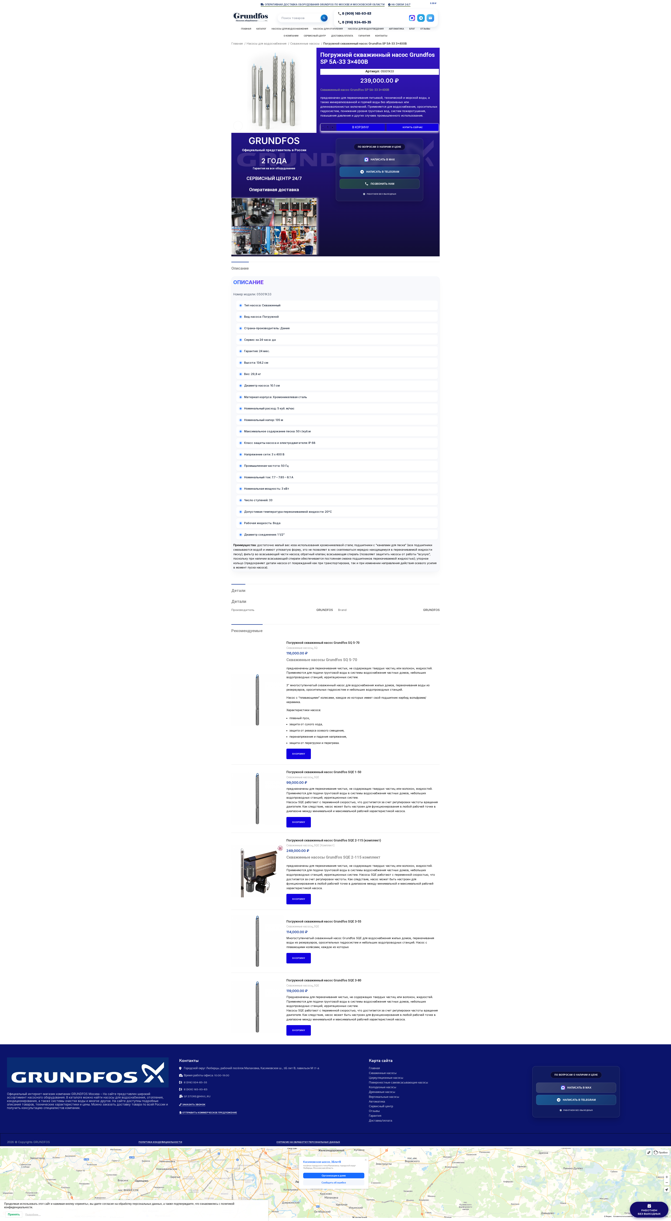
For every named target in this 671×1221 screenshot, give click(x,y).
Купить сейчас (413, 127)
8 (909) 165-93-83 (356, 14)
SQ (316, 648)
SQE (316, 777)
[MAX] (412, 18)
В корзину (360, 127)
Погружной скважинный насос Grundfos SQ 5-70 (322, 642)
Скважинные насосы (305, 43)
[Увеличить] (238, 125)
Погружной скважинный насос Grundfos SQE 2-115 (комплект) (333, 840)
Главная (237, 43)
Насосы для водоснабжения (267, 43)
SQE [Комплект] (324, 845)
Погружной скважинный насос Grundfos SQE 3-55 (323, 921)
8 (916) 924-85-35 (356, 22)
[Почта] (430, 18)
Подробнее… (33, 1214)
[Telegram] (421, 18)
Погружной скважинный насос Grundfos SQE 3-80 (323, 980)
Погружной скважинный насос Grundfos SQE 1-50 (323, 772)
